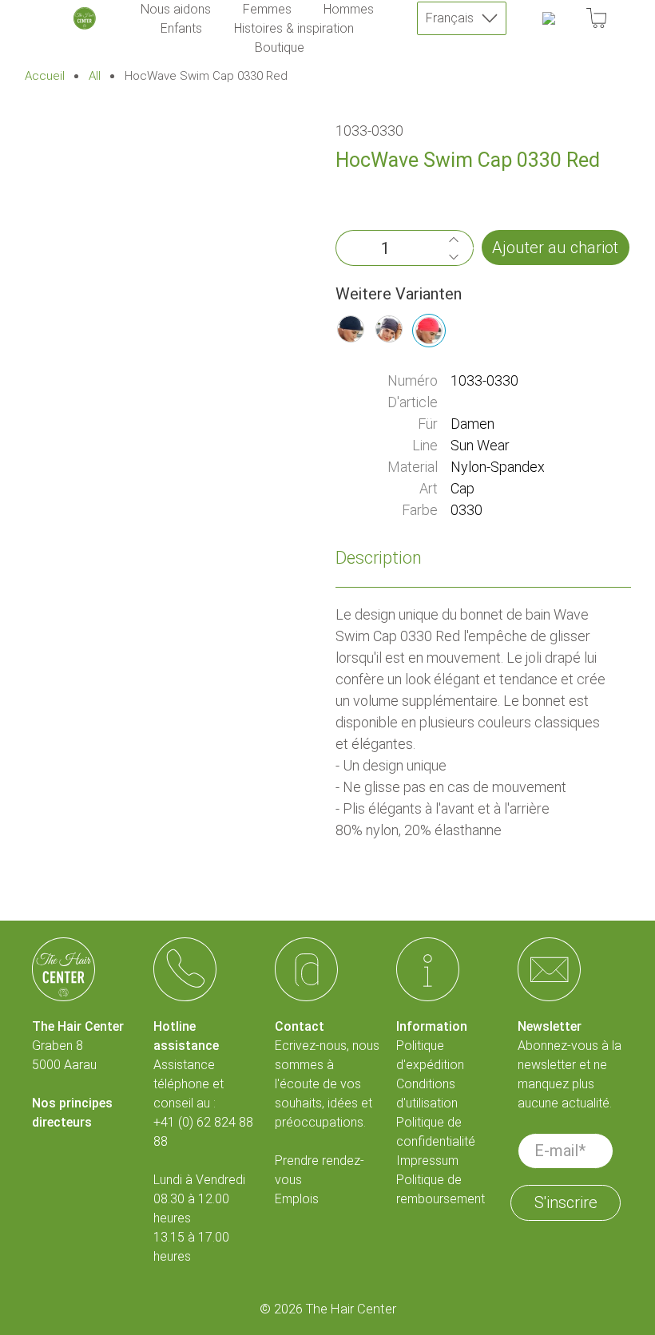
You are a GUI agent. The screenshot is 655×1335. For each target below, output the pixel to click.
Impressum (427, 1160)
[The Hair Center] (85, 18)
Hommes (349, 9)
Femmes (267, 9)
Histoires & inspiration (294, 28)
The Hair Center (351, 1309)
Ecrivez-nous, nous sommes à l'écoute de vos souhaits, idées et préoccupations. (327, 1084)
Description (378, 558)
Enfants (181, 28)
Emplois (297, 1198)
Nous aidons (176, 9)
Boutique (279, 47)
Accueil (45, 76)
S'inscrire (565, 1202)
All (95, 76)
